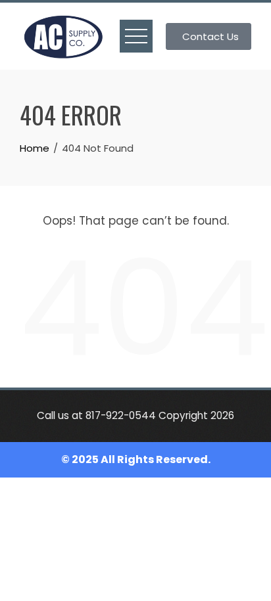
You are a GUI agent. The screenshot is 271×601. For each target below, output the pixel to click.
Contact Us (210, 36)
